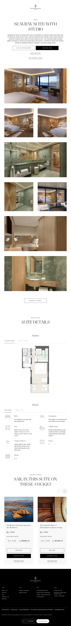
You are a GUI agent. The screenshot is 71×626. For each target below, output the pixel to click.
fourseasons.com (42, 590)
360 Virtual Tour (35, 58)
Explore (19, 550)
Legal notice (58, 590)
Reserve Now (19, 555)
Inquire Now (47, 48)
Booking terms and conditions (60, 593)
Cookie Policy (14, 609)
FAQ (3, 594)
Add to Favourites (24, 48)
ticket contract (59, 596)
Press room (23, 592)
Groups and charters (43, 592)
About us (4, 590)
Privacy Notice (5, 609)
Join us (4, 592)
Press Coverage (24, 590)
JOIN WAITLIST (35, 53)
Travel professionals (43, 594)
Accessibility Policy (59, 609)
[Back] (24, 621)
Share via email (35, 300)
